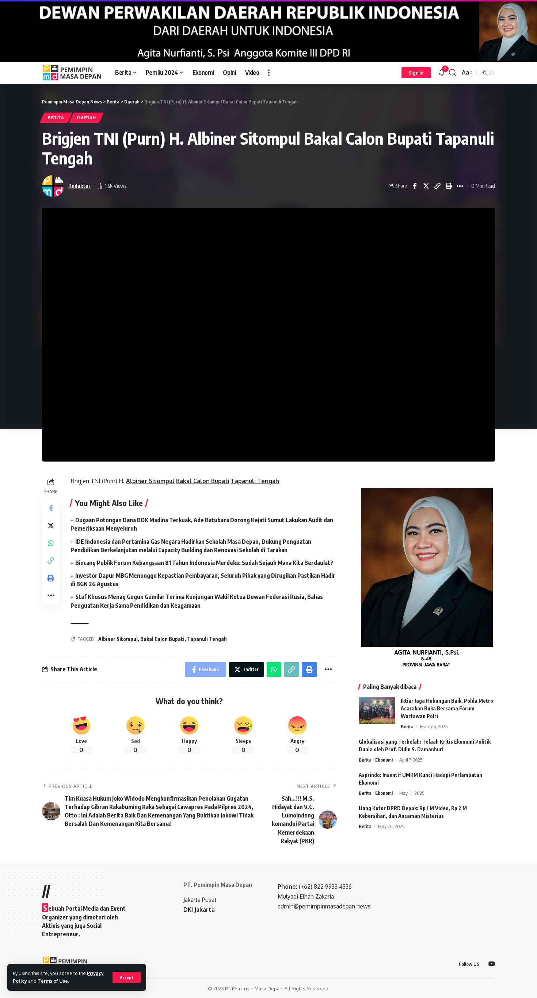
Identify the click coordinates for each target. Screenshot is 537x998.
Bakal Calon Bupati (162, 639)
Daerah (86, 117)
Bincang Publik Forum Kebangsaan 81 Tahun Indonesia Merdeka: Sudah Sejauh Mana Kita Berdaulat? (204, 562)
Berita (56, 117)
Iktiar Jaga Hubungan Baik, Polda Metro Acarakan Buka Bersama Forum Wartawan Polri (447, 708)
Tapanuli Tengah (207, 639)
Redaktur (79, 185)
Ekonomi (384, 760)
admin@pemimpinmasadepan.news (324, 906)
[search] (452, 73)
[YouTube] (491, 964)
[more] (269, 73)
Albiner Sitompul (118, 639)
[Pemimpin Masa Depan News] (72, 72)
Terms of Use (53, 981)
